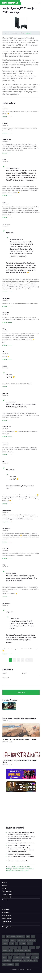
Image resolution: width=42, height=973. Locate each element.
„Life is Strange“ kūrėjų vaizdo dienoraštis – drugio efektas (19, 761)
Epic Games (22, 943)
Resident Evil (6, 960)
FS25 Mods (15, 867)
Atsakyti (4, 116)
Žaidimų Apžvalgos (7, 927)
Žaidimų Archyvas (7, 891)
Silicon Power (28, 960)
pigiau (27, 957)
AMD (8, 936)
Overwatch (17, 957)
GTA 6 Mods (22, 867)
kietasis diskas (19, 950)
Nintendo (35, 954)
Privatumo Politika (7, 894)
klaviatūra (6, 954)
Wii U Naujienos (6, 921)
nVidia (4, 957)
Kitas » (29, 660)
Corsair (5, 943)
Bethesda (5, 940)
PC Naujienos (5, 909)
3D (3, 936)
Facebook (5, 900)
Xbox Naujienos (6, 915)
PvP (37, 957)
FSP (19, 947)
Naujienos (28, 33)
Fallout (30, 943)
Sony (35, 960)
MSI (16, 954)
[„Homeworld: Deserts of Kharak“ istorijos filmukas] (21, 730)
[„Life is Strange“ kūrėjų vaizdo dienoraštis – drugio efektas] (21, 750)
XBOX (17, 964)
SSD (4, 964)
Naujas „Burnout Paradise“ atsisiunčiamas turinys (19, 718)
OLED (10, 957)
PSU (33, 957)
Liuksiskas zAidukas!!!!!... (21, 861)
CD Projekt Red (31, 940)
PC (23, 957)
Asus (28, 936)
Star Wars (10, 964)
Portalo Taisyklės (7, 897)
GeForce (32, 947)
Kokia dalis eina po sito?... (23, 845)
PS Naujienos (5, 912)
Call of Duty (21, 940)
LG (12, 954)
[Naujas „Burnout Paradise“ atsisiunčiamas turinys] (21, 709)
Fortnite (13, 947)
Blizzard (13, 940)
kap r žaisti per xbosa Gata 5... (22, 854)
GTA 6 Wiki (25, 870)
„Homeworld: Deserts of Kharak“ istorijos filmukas (19, 739)
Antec (13, 936)
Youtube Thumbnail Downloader (22, 868)
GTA (38, 947)
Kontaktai (4, 888)
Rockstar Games (17, 960)
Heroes (5, 950)
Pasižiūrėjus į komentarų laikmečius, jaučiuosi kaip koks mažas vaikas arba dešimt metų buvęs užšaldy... (21, 849)
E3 (16, 943)
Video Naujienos (6, 924)
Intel (10, 950)
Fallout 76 (6, 947)
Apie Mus (4, 882)
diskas (11, 943)
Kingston (27, 950)
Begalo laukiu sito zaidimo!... (26, 843)
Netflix (29, 954)
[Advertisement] (21, 812)
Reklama (4, 885)
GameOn (25, 947)
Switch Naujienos (7, 918)
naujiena (21, 954)
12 (11, 721)
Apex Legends (20, 936)
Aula (33, 936)
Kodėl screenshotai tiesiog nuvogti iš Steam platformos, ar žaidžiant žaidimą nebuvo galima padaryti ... (21, 838)
